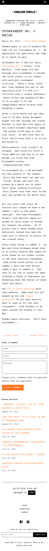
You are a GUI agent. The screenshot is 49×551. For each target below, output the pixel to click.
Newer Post (37, 335)
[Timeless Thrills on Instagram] (28, 523)
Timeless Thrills (32, 543)
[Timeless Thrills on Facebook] (21, 523)
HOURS (24, 506)
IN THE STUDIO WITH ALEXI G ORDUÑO (23, 454)
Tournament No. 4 (12, 66)
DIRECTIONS (24, 509)
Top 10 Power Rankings (21, 289)
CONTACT (24, 512)
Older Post (11, 335)
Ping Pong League (35, 41)
